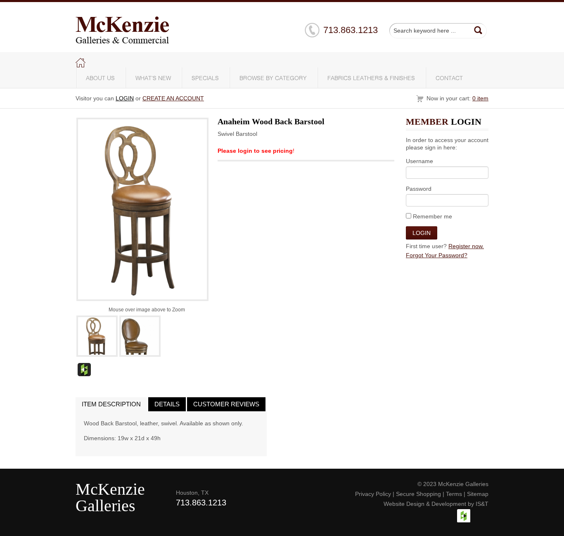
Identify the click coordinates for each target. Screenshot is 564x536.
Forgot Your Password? (436, 255)
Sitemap (477, 494)
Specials (205, 78)
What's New (153, 78)
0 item (480, 98)
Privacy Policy (373, 494)
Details (167, 404)
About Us (100, 78)
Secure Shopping (418, 494)
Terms (454, 494)
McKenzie (110, 489)
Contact (449, 78)
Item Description (111, 404)
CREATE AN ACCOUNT (173, 98)
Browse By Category (273, 78)
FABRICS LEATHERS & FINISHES (371, 78)
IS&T (482, 503)
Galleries (105, 505)
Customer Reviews (226, 404)
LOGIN (125, 98)
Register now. (466, 246)
